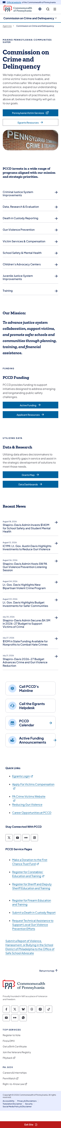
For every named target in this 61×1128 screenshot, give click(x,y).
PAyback (8, 1057)
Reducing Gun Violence (27, 804)
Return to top (46, 970)
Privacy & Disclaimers (27, 1101)
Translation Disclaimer (12, 1104)
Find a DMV (9, 1040)
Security (29, 1104)
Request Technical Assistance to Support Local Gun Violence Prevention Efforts (32, 924)
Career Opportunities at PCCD (31, 812)
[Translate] (40, 9)
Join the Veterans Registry (17, 1052)
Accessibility (8, 1101)
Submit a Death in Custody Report (34, 912)
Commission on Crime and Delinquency (28, 18)
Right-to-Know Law (13, 1084)
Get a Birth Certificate (15, 1046)
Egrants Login (22, 776)
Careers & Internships (15, 1072)
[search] (47, 9)
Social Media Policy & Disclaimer (17, 1106)
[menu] (54, 9)
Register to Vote (12, 1035)
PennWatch (9, 1078)
